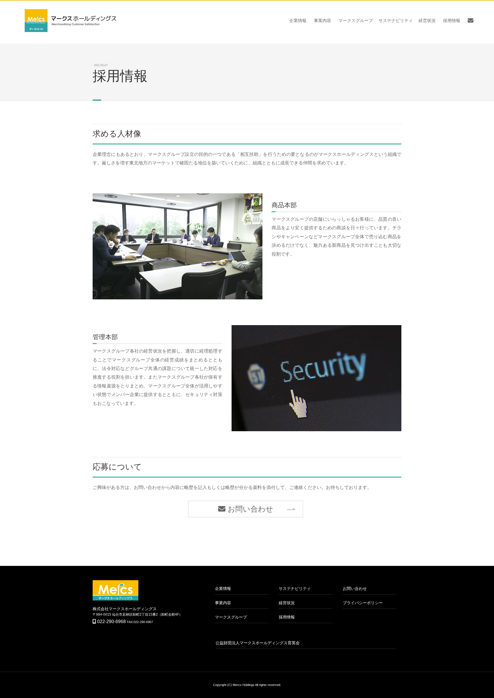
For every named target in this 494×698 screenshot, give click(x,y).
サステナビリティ (396, 20)
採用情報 (451, 20)
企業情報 (297, 20)
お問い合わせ (249, 509)
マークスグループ (355, 20)
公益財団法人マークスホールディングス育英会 (258, 643)
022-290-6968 (111, 621)
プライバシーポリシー (363, 602)
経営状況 (427, 20)
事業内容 (322, 20)
